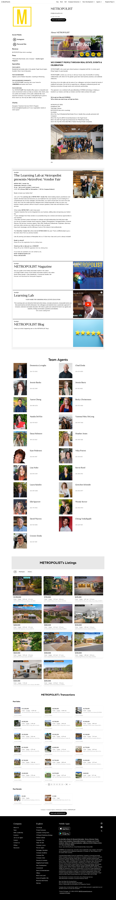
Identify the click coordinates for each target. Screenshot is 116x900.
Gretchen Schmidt (83, 485)
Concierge (39, 827)
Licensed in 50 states (65, 893)
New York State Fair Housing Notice (68, 881)
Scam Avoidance (68, 841)
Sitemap (38, 883)
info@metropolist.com (56, 13)
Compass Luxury (41, 845)
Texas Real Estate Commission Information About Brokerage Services (76, 877)
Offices (15, 845)
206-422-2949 (33, 388)
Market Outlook (40, 837)
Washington (59, 809)
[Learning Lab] (88, 317)
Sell (65, 2)
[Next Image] (40, 586)
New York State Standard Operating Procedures (70, 882)
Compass (43, 809)
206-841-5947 (33, 456)
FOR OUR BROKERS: (18, 75)
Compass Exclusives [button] (73, 2)
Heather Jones (81, 433)
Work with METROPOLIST (58, 20)
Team (15, 830)
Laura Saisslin (36, 485)
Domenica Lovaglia (38, 365)
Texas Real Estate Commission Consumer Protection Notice (73, 878)
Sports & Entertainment (42, 870)
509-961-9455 (79, 388)
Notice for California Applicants (73, 843)
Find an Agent (40, 848)
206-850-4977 (79, 490)
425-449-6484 (34, 490)
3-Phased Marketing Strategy (44, 835)
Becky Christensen (83, 399)
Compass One (40, 840)
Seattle (65, 809)
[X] (102, 830)
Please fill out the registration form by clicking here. (28, 242)
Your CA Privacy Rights (67, 845)
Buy (58, 2)
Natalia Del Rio (36, 416)
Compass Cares (40, 858)
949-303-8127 (33, 439)
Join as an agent (18, 837)
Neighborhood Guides (42, 863)
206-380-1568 (79, 439)
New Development (41, 865)
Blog (47, 328)
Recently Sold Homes (42, 880)
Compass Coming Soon (42, 832)
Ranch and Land (40, 875)
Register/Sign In (109, 2)
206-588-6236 (34, 405)
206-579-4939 (79, 371)
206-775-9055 (33, 508)
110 (66, 784)
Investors (15, 835)
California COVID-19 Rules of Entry (92, 843)
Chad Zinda (80, 365)
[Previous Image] (14, 586)
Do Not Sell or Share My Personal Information (71, 839)
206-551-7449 (33, 542)
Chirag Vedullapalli (83, 519)
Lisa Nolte (34, 467)
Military (38, 873)
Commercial (39, 868)
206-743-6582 (79, 405)
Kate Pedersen (36, 450)
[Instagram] (102, 823)
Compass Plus (40, 855)
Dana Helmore (36, 433)
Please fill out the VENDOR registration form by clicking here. (31, 248)
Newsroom (16, 848)
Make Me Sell (40, 842)
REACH (31, 106)
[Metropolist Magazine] (88, 288)
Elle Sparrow (35, 502)
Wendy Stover (81, 502)
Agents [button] (98, 2)
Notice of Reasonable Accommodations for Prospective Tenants (74, 884)
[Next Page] (70, 784)
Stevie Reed (80, 467)
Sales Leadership (18, 832)
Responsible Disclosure (79, 841)
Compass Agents (50, 809)
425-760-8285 (33, 525)
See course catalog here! (43, 310)
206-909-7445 (79, 422)
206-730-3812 (33, 371)
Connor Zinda (36, 536)
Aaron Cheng (35, 399)
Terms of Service (89, 839)
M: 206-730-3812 (55, 16)
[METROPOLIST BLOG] (88, 346)
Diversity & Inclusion (41, 860)
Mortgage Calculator (42, 850)
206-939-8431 (33, 422)
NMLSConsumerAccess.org (85, 891)
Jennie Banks (35, 382)
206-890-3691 (33, 473)
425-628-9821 (79, 525)
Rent (61, 2)
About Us (16, 827)
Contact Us (16, 842)
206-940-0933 (79, 508)
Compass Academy (41, 853)
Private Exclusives (41, 830)
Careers (15, 840)
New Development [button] (88, 2)
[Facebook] (102, 827)
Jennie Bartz (80, 382)
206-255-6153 (79, 456)
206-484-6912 (79, 473)
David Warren (36, 519)
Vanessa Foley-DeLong (84, 416)
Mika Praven (80, 450)
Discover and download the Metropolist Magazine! (28, 276)
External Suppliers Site (42, 878)
